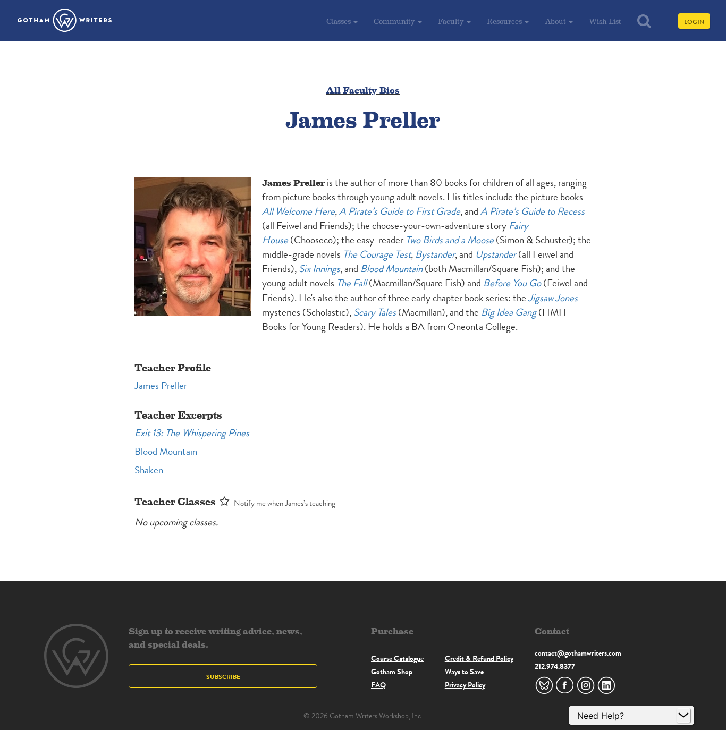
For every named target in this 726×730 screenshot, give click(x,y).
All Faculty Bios (363, 89)
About (556, 21)
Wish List (605, 21)
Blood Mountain (165, 451)
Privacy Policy (465, 685)
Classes (339, 21)
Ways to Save (464, 671)
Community (395, 21)
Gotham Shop (391, 671)
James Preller (160, 385)
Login (694, 21)
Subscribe (223, 676)
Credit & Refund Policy (479, 658)
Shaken (148, 470)
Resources (505, 21)
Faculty (452, 21)
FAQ (378, 685)
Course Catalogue (397, 658)
